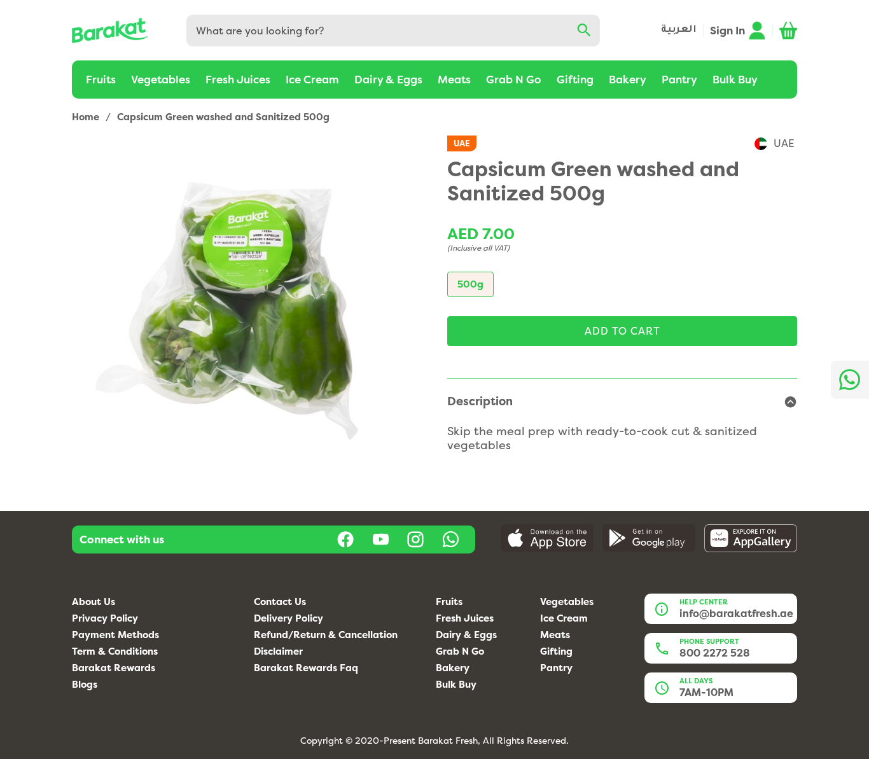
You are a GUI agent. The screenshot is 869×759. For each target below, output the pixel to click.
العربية (679, 30)
